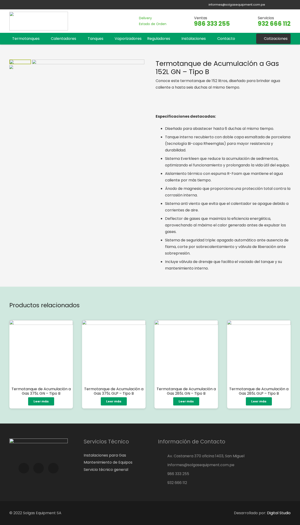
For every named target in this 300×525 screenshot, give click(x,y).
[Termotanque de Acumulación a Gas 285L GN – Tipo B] (186, 352)
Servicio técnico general (106, 469)
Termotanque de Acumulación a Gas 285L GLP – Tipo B (259, 391)
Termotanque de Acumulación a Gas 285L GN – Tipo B (186, 391)
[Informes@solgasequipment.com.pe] (162, 465)
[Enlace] (38, 21)
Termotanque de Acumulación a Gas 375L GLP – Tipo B (113, 391)
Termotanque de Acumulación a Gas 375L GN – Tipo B (41, 391)
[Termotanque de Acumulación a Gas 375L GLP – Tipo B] (114, 352)
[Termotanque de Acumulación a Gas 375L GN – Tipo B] (41, 352)
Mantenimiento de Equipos (108, 462)
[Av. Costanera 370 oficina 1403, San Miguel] (162, 456)
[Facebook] (273, 5)
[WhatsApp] (288, 5)
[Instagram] (281, 5)
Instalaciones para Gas (105, 455)
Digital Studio (279, 513)
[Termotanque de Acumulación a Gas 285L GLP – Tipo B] (259, 352)
